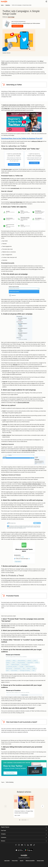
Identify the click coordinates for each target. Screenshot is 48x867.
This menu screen (5, 625)
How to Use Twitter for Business (29, 450)
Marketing (8, 5)
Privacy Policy (15, 860)
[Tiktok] (34, 845)
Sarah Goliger (11, 17)
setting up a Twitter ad (37, 141)
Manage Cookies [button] (40, 860)
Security (21, 860)
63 (40, 61)
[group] (24, 806)
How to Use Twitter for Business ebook (31, 484)
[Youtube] (22, 845)
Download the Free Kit (17, 26)
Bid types (15, 364)
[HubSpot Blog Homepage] (4, 2)
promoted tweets (15, 188)
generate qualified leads (23, 402)
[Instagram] (19, 845)
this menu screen (8, 169)
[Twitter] (25, 845)
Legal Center (7, 860)
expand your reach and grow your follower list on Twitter (16, 105)
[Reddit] (31, 845)
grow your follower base (16, 202)
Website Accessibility (30, 860)
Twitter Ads (6, 108)
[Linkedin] (28, 845)
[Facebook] (16, 845)
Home (2, 5)
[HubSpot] (24, 855)
